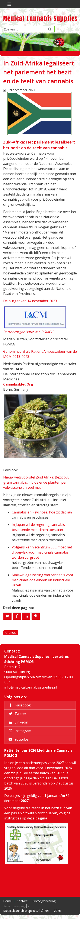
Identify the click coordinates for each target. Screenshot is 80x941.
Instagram (22, 730)
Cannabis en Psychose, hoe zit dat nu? (42, 512)
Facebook (22, 705)
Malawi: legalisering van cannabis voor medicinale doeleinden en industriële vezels (42, 580)
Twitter (20, 713)
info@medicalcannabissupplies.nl (30, 687)
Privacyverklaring (43, 901)
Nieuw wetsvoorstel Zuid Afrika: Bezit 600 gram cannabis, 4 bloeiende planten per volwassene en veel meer (36, 482)
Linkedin (21, 722)
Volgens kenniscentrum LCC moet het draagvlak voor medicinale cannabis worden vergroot (42, 552)
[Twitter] (7, 616)
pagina (41, 818)
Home (7, 901)
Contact (22, 901)
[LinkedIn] (26, 616)
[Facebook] (17, 616)
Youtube (21, 739)
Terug (11, 633)
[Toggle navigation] (8, 4)
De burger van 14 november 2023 (30, 301)
